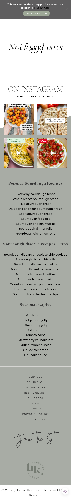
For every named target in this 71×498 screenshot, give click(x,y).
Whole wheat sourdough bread (35, 199)
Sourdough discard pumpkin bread (35, 284)
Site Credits (35, 420)
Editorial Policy (35, 414)
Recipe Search (35, 393)
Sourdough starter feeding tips (36, 294)
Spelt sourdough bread (35, 213)
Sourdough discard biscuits (35, 259)
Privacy (35, 409)
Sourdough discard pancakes (35, 264)
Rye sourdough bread (35, 203)
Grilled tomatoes (35, 350)
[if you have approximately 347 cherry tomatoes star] (19, 119)
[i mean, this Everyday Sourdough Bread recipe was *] (52, 119)
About (35, 372)
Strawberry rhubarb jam (35, 340)
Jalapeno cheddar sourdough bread (35, 208)
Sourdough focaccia (35, 218)
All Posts (35, 398)
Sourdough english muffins (36, 223)
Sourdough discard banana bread (35, 269)
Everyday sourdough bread (36, 194)
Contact (35, 404)
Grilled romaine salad (35, 345)
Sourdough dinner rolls (36, 228)
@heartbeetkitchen (35, 96)
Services (35, 377)
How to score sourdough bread (35, 289)
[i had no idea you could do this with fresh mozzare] (52, 153)
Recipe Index (35, 388)
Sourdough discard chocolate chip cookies (35, 254)
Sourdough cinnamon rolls (35, 233)
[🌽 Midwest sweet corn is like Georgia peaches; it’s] (19, 153)
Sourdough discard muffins (36, 274)
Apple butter (35, 315)
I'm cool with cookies (36, 13)
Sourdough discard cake (35, 279)
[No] (66, 9)
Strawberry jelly (35, 325)
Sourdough (35, 382)
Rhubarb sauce (35, 355)
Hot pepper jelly (36, 320)
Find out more (41, 8)
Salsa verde (35, 330)
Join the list (34, 438)
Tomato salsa (36, 335)
